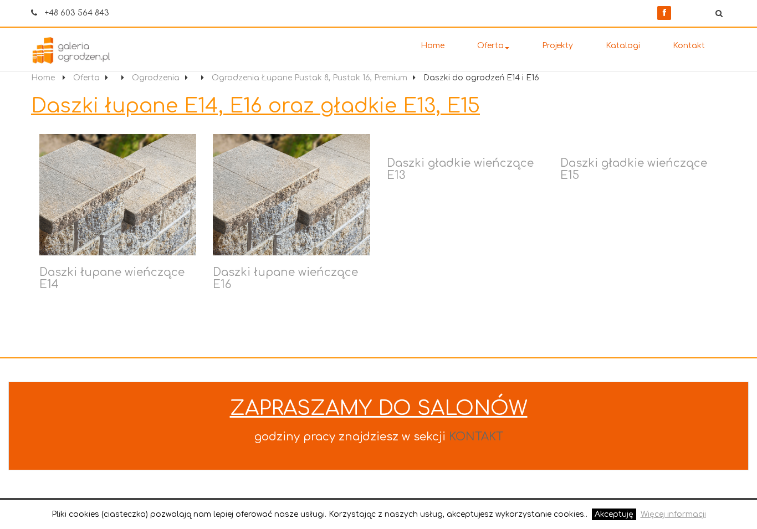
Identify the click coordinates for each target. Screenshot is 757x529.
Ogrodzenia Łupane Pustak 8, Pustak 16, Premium (309, 78)
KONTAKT (476, 436)
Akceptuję (614, 514)
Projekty (557, 46)
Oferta (490, 46)
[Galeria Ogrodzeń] (87, 50)
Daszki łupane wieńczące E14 (112, 278)
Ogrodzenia (156, 78)
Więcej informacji (673, 514)
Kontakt (689, 46)
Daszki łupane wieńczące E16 (285, 278)
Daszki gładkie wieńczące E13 (460, 169)
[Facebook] (664, 13)
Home (432, 46)
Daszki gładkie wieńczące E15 (633, 169)
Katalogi (623, 46)
